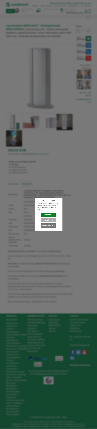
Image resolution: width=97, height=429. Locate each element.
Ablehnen (48, 220)
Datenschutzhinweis (49, 225)
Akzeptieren (49, 215)
